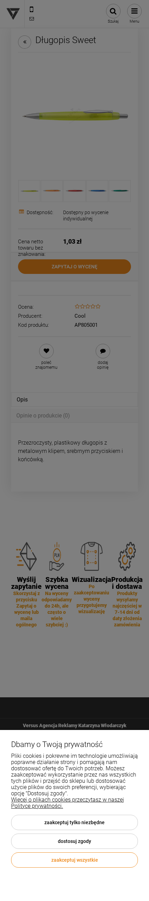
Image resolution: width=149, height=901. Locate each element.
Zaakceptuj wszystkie (74, 860)
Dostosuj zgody (74, 841)
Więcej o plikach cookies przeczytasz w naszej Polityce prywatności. (67, 802)
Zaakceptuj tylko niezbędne (74, 822)
